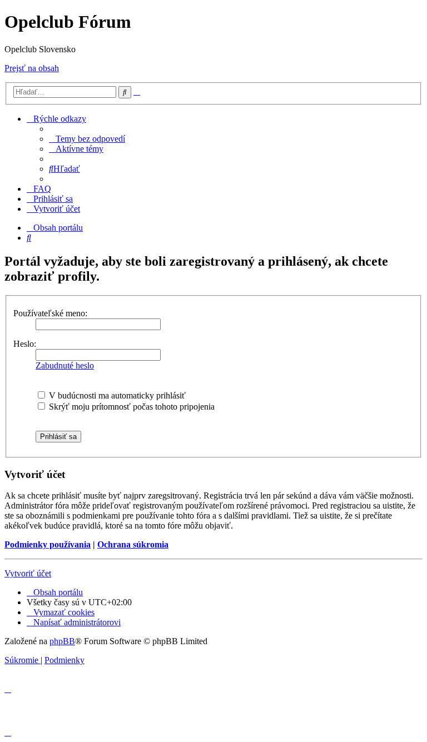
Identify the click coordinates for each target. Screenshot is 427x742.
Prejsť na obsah (31, 68)
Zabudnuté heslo (65, 365)
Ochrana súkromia (132, 544)
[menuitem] (87, 138)
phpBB (62, 641)
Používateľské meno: (50, 313)
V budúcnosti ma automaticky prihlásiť (116, 395)
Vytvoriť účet (27, 573)
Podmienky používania (47, 544)
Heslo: (24, 343)
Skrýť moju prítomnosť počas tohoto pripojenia (131, 406)
